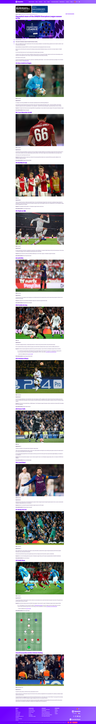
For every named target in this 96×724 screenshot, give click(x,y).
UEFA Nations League (32, 716)
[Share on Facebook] (14, 41)
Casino (67, 1)
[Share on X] (14, 43)
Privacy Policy (18, 712)
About (17, 709)
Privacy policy (75, 722)
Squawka (17, 14)
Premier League (31, 709)
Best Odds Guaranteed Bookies (47, 714)
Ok (68, 722)
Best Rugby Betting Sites (46, 716)
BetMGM (56, 710)
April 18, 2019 (28, 608)
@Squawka (27, 60)
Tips (45, 1)
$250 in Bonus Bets (38, 9)
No (70, 722)
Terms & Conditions (19, 718)
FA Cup (30, 713)
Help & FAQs (18, 714)
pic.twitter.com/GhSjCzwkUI (51, 351)
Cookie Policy (18, 713)
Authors (17, 710)
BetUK (56, 712)
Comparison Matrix (54, 1)
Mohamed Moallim (18, 39)
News (37, 1)
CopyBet (56, 713)
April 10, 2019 (30, 354)
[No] (94, 722)
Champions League (32, 710)
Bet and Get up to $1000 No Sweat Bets (23, 8)
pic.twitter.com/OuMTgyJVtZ (51, 606)
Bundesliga (30, 714)
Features (40, 1)
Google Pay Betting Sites (46, 713)
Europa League (31, 712)
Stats (48, 1)
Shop (71, 1)
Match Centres (31, 1)
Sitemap (17, 720)
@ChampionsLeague (39, 605)
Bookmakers (62, 1)
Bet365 (56, 709)
